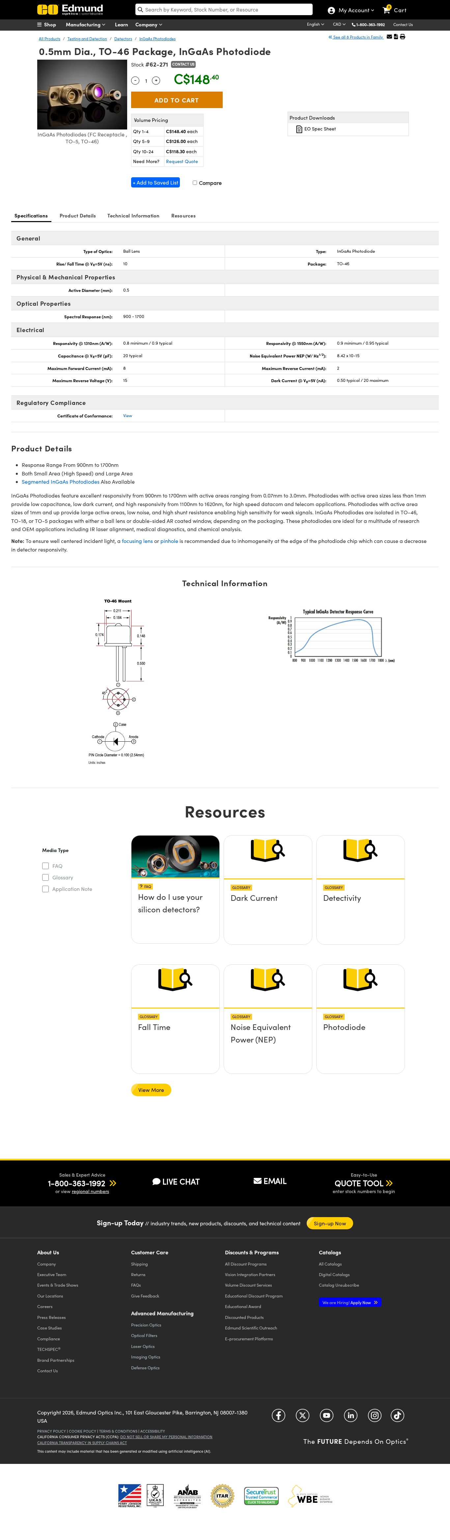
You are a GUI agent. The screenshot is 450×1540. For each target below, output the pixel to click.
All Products (49, 38)
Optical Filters (144, 1335)
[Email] (389, 36)
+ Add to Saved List (155, 182)
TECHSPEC (49, 1349)
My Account (354, 11)
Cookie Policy (82, 1431)
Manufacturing (84, 24)
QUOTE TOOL (359, 1183)
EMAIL (275, 1180)
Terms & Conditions (118, 1431)
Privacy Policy (51, 1431)
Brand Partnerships (55, 1360)
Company (147, 24)
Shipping (139, 1264)
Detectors (123, 38)
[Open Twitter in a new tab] (302, 1417)
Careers (45, 1306)
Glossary (62, 877)
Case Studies (49, 1327)
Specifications (31, 215)
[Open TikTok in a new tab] (397, 1417)
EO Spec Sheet (319, 129)
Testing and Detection (87, 38)
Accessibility (152, 1431)
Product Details (78, 215)
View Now (175, 899)
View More (151, 1089)
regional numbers (90, 1191)
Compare (210, 182)
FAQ (57, 865)
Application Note (72, 888)
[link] (397, 5)
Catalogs (330, 1264)
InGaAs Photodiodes (157, 38)
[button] (373, 24)
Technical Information (133, 215)
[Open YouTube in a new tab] (326, 1417)
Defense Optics (145, 1367)
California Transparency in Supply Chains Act (82, 1442)
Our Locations (50, 1295)
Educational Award (243, 1306)
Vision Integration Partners (250, 1274)
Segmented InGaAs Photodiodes (60, 481)
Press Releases (51, 1317)
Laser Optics (143, 1346)
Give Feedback (145, 1295)
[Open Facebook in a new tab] (278, 1417)
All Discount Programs (246, 1264)
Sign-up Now (330, 1223)
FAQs (136, 1285)
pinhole (169, 540)
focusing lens (137, 540)
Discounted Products (244, 1317)
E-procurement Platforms (249, 1338)
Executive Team (51, 1274)
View (127, 415)
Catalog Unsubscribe (339, 1285)
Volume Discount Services (248, 1285)
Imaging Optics (145, 1356)
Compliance (48, 1338)
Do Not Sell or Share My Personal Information (166, 1436)
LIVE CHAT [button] (181, 1181)
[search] (224, 9)
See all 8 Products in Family (358, 37)
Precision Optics (146, 1324)
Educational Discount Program (254, 1295)
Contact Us (403, 24)
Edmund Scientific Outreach (251, 1327)
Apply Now (347, 1302)
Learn (121, 24)
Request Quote (182, 161)
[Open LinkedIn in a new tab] (350, 1417)
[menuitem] (53, 24)
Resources (183, 215)
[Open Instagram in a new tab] (374, 1417)
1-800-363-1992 (370, 24)
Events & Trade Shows (57, 1285)
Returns (138, 1274)
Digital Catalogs (334, 1274)
